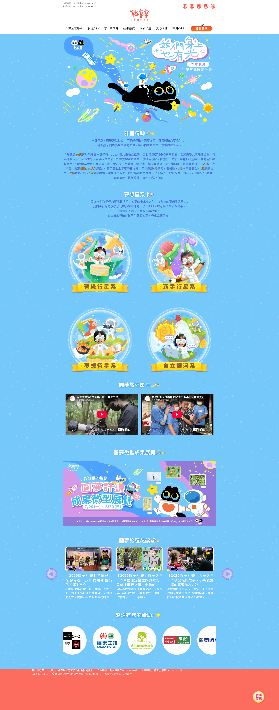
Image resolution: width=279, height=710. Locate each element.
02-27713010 (41, 673)
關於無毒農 (38, 670)
